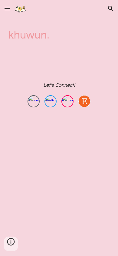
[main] (59, 34)
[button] (7, 8)
